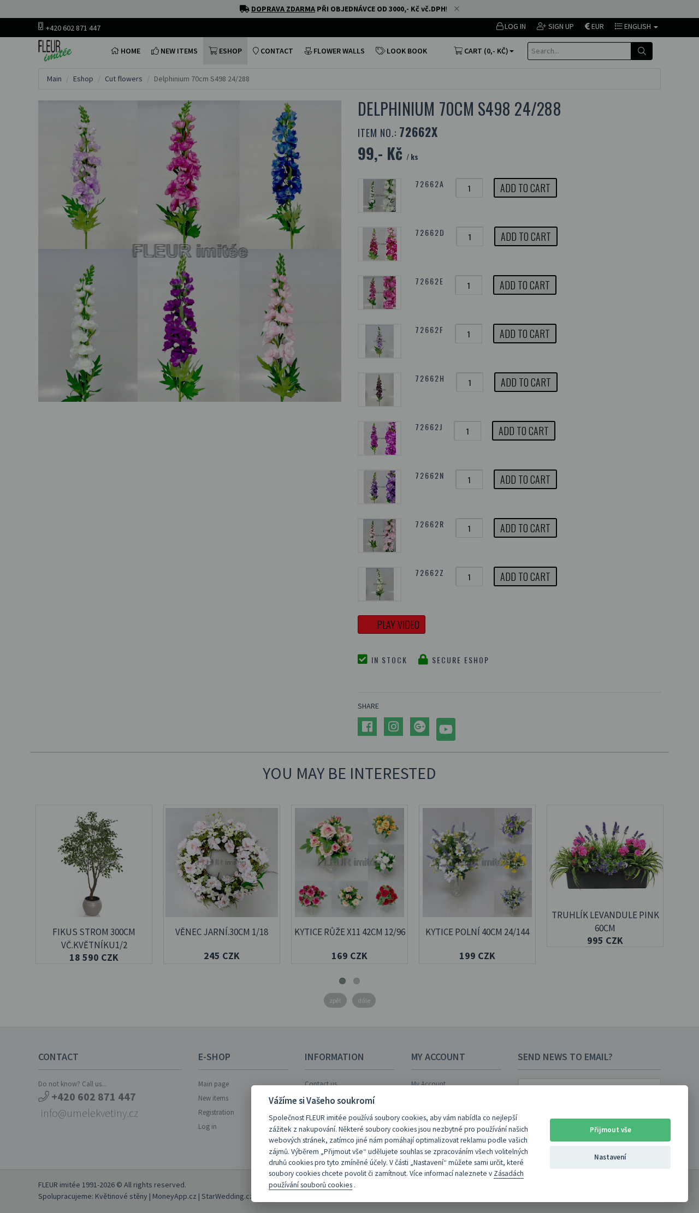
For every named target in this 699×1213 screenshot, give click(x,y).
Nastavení (610, 1157)
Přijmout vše (610, 1129)
